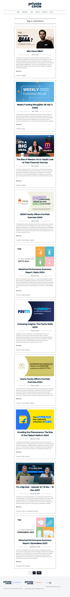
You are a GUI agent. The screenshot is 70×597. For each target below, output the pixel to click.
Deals (23, 128)
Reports (44, 12)
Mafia (23, 349)
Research (25, 12)
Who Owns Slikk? (35, 51)
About (51, 12)
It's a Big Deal (29, 511)
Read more (18, 71)
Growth (37, 12)
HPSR (23, 295)
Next (39, 572)
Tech (31, 12)
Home (18, 12)
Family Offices (25, 240)
